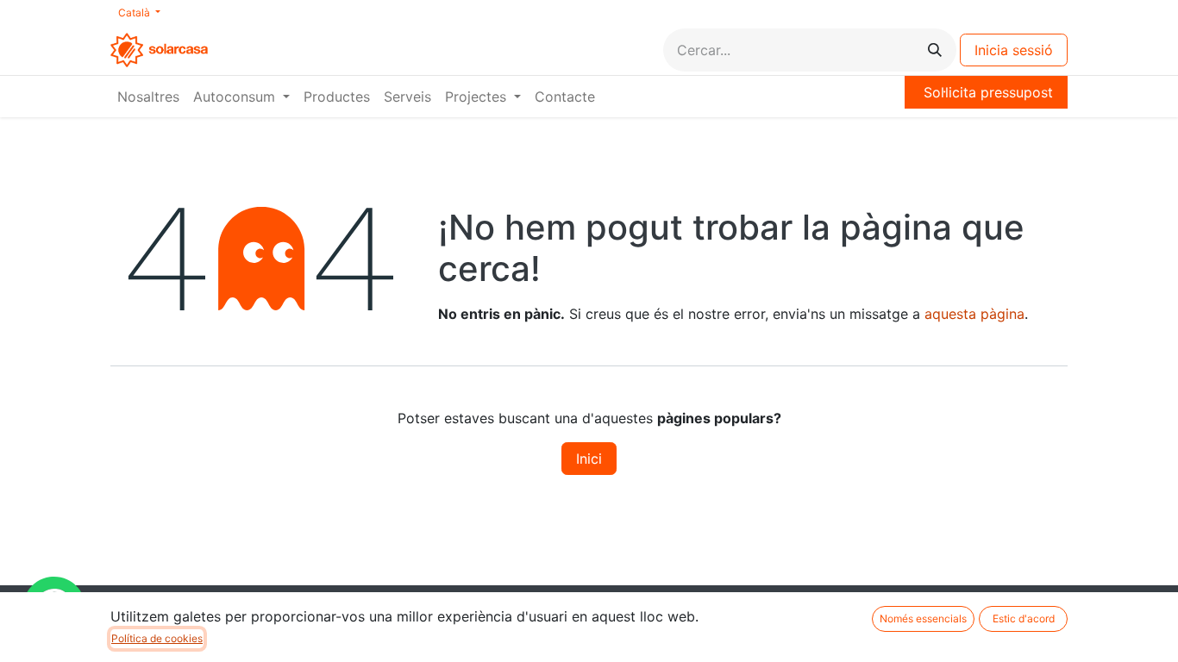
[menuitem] (148, 96)
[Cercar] (934, 50)
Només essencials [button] (923, 618)
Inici (589, 458)
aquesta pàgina (974, 313)
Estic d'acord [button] (1024, 618)
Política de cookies (157, 638)
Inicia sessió (1013, 50)
